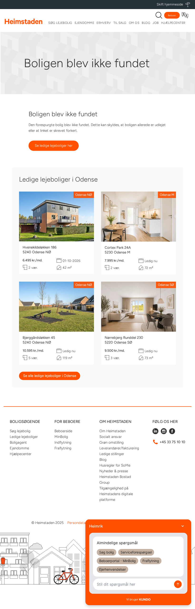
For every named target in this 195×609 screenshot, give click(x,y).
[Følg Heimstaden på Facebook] (172, 433)
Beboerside (63, 431)
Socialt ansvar (110, 437)
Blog (146, 23)
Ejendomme (84, 23)
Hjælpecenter (173, 23)
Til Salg (120, 23)
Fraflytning (62, 448)
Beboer (172, 15)
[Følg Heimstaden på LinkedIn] (155, 433)
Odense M (167, 195)
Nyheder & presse (113, 471)
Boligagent (18, 442)
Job (156, 23)
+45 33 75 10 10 (172, 442)
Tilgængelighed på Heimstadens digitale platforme (116, 494)
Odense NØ (83, 195)
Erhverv (104, 23)
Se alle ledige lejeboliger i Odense (49, 376)
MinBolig (61, 437)
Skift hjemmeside (170, 4)
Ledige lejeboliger (24, 437)
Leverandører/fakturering (119, 448)
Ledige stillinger (111, 454)
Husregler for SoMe (114, 465)
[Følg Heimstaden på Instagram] (164, 433)
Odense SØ (166, 285)
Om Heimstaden (112, 431)
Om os (134, 23)
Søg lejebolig (60, 23)
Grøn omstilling (111, 442)
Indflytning (62, 442)
